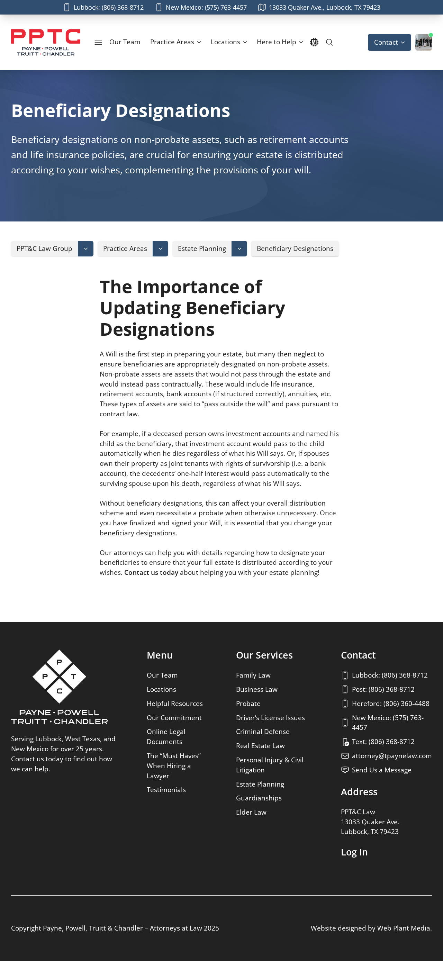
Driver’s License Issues (270, 717)
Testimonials (166, 789)
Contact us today (151, 572)
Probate (248, 703)
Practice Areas (172, 41)
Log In (354, 852)
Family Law (253, 675)
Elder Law (251, 812)
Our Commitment (174, 717)
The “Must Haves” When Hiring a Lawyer (174, 765)
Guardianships (259, 798)
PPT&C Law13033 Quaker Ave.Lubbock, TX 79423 (370, 821)
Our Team (125, 41)
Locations (225, 41)
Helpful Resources (175, 703)
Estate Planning (260, 784)
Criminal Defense (263, 731)
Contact (386, 42)
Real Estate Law (260, 745)
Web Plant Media (403, 928)
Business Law (257, 689)
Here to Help (276, 41)
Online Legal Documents (166, 736)
